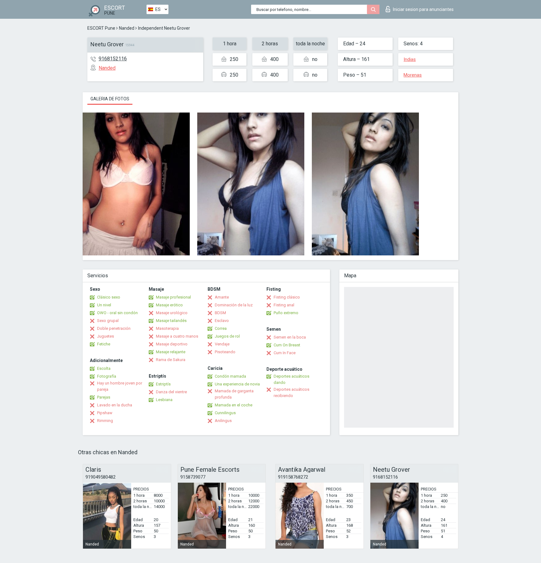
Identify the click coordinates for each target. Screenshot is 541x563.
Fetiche (103, 344)
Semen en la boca (290, 337)
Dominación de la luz (234, 305)
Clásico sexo (108, 297)
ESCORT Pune (101, 28)
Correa (221, 328)
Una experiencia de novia (237, 384)
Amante (222, 297)
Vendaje (222, 344)
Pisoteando (225, 351)
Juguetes (105, 336)
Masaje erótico (169, 305)
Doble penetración (114, 328)
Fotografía (106, 376)
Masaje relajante (170, 351)
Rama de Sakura (170, 359)
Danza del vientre (171, 392)
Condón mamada (230, 376)
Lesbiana (164, 399)
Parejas (103, 397)
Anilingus (223, 420)
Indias (410, 59)
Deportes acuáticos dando (291, 379)
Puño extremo (286, 312)
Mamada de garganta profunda (234, 394)
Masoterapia (167, 328)
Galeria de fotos (109, 98)
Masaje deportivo (172, 344)
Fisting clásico (287, 297)
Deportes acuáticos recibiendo (291, 392)
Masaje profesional (173, 297)
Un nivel (104, 305)
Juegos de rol (227, 336)
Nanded (126, 28)
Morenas (413, 75)
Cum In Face (285, 352)
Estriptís (163, 384)
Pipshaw (104, 412)
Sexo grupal (108, 320)
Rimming (105, 420)
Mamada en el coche (233, 405)
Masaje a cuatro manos (177, 336)
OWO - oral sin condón (117, 312)
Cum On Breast (287, 345)
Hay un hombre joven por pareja (119, 386)
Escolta (104, 368)
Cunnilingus (225, 412)
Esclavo (222, 320)
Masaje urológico (172, 312)
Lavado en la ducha (114, 405)
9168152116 (113, 59)
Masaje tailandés (171, 320)
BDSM (220, 312)
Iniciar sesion (423, 9)
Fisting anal (284, 305)
